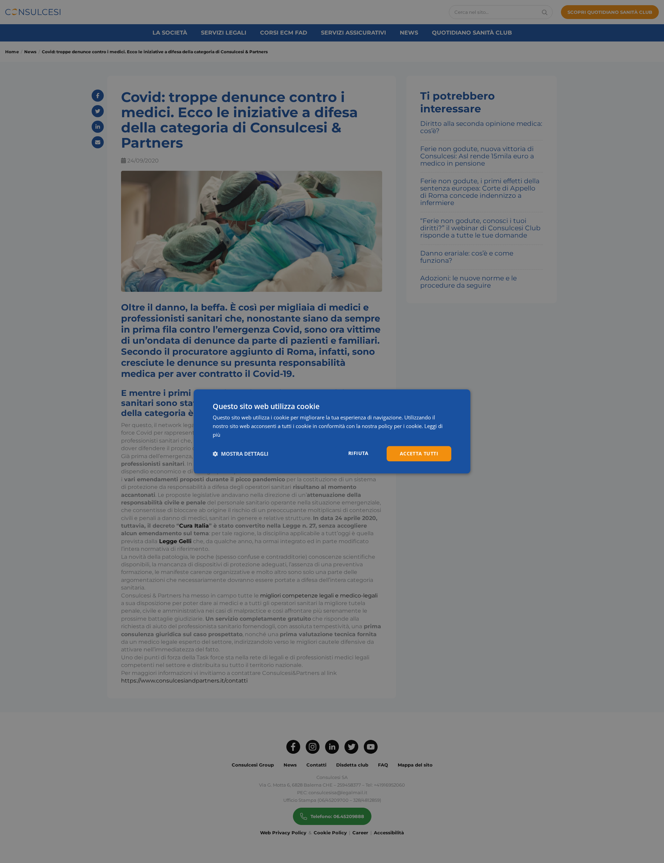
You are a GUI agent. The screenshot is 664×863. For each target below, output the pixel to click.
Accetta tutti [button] (419, 453)
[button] (240, 453)
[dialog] (332, 431)
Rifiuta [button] (358, 453)
